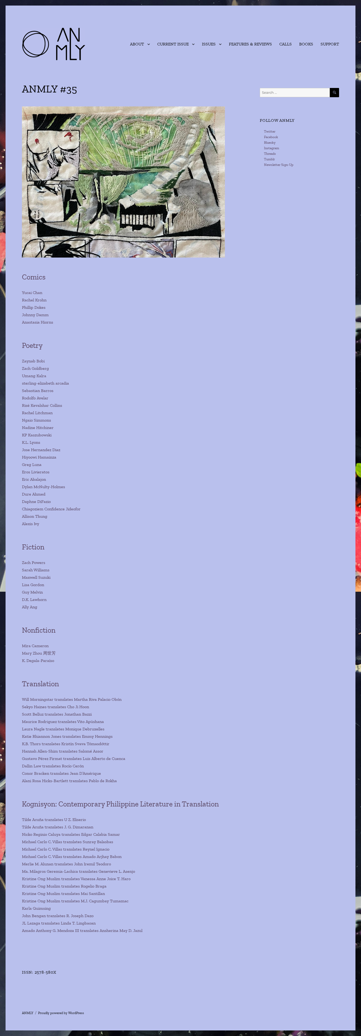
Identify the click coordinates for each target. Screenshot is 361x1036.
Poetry (32, 345)
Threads (270, 154)
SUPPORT (330, 43)
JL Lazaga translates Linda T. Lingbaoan (59, 923)
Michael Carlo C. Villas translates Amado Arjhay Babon (72, 856)
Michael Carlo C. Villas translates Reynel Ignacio (65, 849)
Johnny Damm (35, 314)
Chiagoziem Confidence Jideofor (51, 508)
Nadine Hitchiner (38, 427)
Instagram (271, 148)
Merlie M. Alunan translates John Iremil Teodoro (66, 863)
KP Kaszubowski (37, 434)
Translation (40, 683)
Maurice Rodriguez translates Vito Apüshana (63, 721)
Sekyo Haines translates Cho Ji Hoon (55, 706)
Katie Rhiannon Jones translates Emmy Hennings (67, 736)
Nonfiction (38, 630)
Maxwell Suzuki (36, 577)
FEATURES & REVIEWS (250, 43)
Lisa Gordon (33, 584)
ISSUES (209, 43)
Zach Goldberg (35, 368)
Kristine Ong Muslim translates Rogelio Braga (64, 886)
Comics (33, 277)
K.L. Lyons (31, 442)
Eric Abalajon (34, 479)
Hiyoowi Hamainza (39, 457)
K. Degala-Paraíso (38, 660)
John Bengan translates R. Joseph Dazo (58, 915)
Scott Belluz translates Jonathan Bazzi (57, 714)
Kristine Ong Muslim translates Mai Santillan (63, 893)
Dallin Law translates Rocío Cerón (53, 765)
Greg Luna (31, 464)
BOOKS (306, 43)
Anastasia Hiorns (37, 322)
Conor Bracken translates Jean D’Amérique (61, 773)
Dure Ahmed (33, 494)
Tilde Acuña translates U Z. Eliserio (54, 819)
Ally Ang (29, 606)
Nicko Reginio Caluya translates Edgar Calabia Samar (71, 834)
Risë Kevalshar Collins (42, 405)
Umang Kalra (34, 375)
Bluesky (270, 142)
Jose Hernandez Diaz (41, 449)
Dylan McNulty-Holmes (43, 486)
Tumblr (269, 159)
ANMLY (27, 1013)
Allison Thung (34, 516)
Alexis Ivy (30, 523)
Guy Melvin (32, 592)
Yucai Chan (32, 292)
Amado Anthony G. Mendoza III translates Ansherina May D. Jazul (82, 930)
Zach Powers (33, 562)
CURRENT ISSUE (173, 43)
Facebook (271, 137)
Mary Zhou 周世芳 (39, 653)
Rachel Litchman (37, 412)
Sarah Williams (35, 569)
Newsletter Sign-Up (278, 165)
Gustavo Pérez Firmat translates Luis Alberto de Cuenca (73, 758)
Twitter (269, 131)
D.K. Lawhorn (34, 599)
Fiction (33, 547)
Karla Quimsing (36, 908)
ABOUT (137, 43)
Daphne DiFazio (36, 501)
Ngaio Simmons (36, 420)
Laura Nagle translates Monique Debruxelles (63, 728)
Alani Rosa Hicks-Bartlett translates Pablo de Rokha (69, 780)
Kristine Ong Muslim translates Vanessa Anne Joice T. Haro (76, 878)
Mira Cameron (35, 645)
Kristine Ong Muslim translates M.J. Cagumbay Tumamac (75, 900)
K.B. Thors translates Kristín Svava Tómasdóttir (65, 743)
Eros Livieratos (35, 471)
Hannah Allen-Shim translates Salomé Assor (62, 751)
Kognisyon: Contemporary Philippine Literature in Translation (120, 804)
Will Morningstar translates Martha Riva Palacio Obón (72, 699)
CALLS (285, 43)
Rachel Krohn (34, 299)
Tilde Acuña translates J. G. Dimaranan (57, 826)
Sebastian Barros (37, 390)
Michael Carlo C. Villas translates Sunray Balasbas (67, 841)
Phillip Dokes (33, 307)
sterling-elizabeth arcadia (45, 383)
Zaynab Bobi (33, 360)
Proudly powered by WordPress (61, 1013)
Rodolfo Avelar (35, 397)
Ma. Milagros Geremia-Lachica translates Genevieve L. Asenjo (78, 871)
